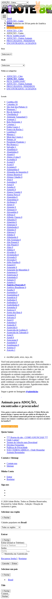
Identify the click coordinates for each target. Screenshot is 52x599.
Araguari (11, 119)
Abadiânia (12, 149)
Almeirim (12, 222)
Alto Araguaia (14, 240)
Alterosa (11, 232)
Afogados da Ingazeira (17, 172)
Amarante (12, 267)
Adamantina (13, 169)
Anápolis (11, 325)
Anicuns (11, 317)
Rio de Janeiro (14, 112)
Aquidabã (12, 342)
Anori (10, 320)
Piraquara (12, 109)
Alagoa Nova (13, 194)
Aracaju (11, 350)
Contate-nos (12, 463)
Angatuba (12, 307)
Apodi (10, 337)
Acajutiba (12, 159)
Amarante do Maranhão (18, 270)
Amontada (12, 277)
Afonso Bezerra (14, 174)
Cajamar (11, 124)
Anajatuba (12, 292)
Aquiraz (11, 347)
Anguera (11, 315)
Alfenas (11, 215)
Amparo (11, 280)
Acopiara (11, 167)
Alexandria (12, 212)
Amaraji (11, 265)
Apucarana (12, 340)
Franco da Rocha (15, 129)
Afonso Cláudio (14, 177)
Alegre (10, 204)
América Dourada (16, 285)
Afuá (10, 179)
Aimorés (11, 189)
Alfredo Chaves (14, 217)
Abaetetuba (12, 152)
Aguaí (10, 184)
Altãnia (11, 250)
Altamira (11, 230)
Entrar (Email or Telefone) (12, 542)
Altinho (11, 235)
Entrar (9, 23)
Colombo (12, 104)
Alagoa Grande (14, 192)
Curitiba (12, 102)
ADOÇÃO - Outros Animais (19, 38)
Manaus (11, 134)
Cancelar (5, 564)
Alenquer (12, 209)
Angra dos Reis (14, 312)
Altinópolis (12, 237)
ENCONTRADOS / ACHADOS (21, 43)
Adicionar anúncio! (9, 426)
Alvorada (12, 257)
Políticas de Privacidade (17, 447)
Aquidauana (13, 345)
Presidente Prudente (16, 142)
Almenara (12, 225)
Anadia (11, 290)
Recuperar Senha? (9, 558)
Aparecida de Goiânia (17, 330)
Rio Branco (12, 144)
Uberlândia (12, 114)
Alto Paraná (13, 242)
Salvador (11, 147)
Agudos (11, 187)
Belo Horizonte (14, 122)
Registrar (11, 25)
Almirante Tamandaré (17, 117)
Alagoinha (12, 197)
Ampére (11, 282)
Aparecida (12, 327)
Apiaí (10, 335)
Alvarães (11, 252)
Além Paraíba (13, 262)
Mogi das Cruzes (15, 137)
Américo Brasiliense (16, 287)
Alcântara (12, 202)
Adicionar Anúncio (15, 28)
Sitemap (10, 466)
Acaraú (11, 162)
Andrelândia (13, 305)
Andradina (12, 302)
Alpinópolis (13, 227)
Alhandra (12, 220)
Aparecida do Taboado (17, 332)
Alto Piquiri (13, 245)
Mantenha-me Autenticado (16, 554)
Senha (4, 548)
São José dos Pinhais (17, 107)
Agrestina (12, 182)
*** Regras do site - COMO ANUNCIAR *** (27, 437)
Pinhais (11, 139)
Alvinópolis (13, 255)
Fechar (5, 596)
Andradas (12, 300)
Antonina (12, 322)
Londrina (11, 132)
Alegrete (11, 207)
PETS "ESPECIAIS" (16, 36)
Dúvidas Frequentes (15, 445)
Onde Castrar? (13, 440)
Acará (10, 164)
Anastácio (12, 297)
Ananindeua (13, 295)
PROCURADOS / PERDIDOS (21, 41)
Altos (10, 247)
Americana (12, 275)
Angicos (11, 310)
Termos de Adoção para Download (22, 442)
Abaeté (11, 154)
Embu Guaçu (13, 127)
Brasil (10, 580)
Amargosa (12, 272)
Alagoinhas (12, 199)
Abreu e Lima (14, 157)
